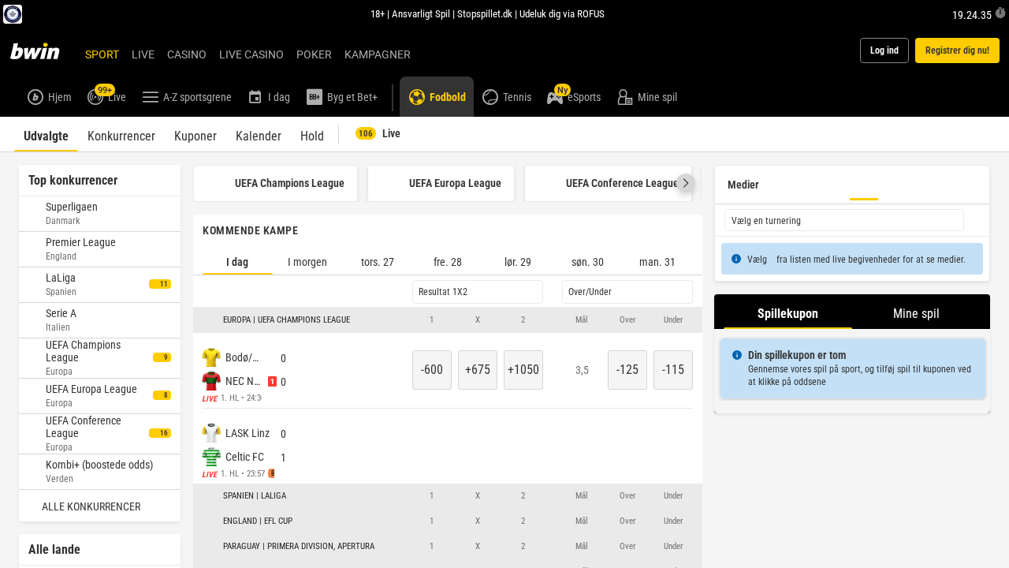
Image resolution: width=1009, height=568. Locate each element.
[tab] (46, 134)
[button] (685, 183)
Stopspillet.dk (484, 13)
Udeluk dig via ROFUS (562, 13)
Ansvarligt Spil (421, 13)
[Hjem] (44, 50)
